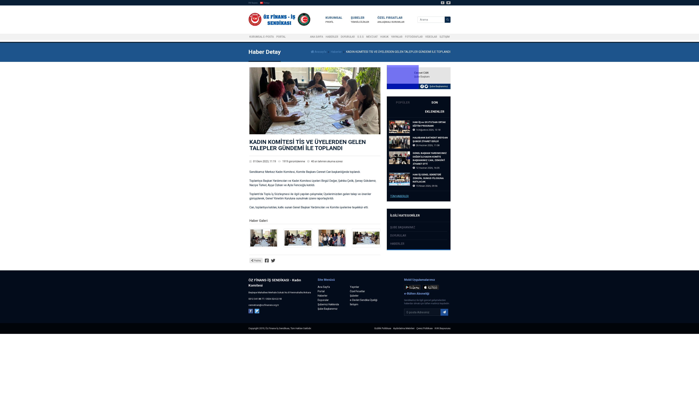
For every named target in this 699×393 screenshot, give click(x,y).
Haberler (332, 36)
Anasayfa (320, 51)
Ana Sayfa (316, 36)
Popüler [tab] (403, 102)
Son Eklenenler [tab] (434, 107)
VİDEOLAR (431, 36)
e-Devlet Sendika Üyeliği (363, 300)
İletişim (354, 304)
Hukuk (384, 36)
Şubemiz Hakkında (328, 304)
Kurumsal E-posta (261, 36)
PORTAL (281, 36)
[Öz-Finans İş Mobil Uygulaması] (413, 288)
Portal (321, 291)
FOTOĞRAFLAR (414, 36)
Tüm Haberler (399, 196)
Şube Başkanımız (439, 86)
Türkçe (267, 3)
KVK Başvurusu (443, 328)
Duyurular (348, 36)
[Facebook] (442, 2)
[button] (334, 19)
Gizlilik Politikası (382, 328)
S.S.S (360, 36)
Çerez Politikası (424, 328)
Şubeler (354, 295)
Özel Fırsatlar (357, 291)
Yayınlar (396, 36)
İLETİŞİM (445, 36)
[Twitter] (448, 2)
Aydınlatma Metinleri (403, 328)
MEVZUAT (372, 36)
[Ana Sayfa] (279, 19)
